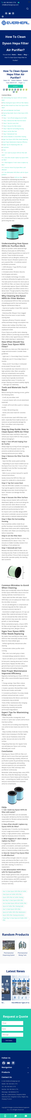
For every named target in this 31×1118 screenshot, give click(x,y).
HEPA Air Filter (18, 177)
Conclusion (6, 147)
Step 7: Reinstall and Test (10, 134)
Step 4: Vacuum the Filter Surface (12, 126)
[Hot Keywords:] (27, 9)
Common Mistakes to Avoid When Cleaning (14, 136)
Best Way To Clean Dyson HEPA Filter (13, 900)
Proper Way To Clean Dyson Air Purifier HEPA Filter (15, 919)
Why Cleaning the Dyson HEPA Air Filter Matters (15, 103)
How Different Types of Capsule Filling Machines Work (18, 1003)
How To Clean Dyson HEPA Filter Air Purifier (14, 891)
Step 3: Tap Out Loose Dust (10, 123)
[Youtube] (9, 13)
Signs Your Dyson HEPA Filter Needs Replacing (15, 139)
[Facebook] (6, 13)
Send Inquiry (9, 1040)
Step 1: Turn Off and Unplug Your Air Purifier (15, 118)
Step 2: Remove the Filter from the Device (14, 120)
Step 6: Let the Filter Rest (10, 131)
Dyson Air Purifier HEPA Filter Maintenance (14, 912)
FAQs (4, 150)
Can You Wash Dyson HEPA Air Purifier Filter (14, 903)
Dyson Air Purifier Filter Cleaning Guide (13, 906)
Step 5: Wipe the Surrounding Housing (13, 128)
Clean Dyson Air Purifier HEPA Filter (12, 894)
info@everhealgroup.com (13, 1081)
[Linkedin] (13, 13)
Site (24, 83)
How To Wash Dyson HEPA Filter (11, 909)
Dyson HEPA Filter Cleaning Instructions (13, 915)
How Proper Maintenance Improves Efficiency (15, 142)
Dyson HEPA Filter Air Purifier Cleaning (13, 897)
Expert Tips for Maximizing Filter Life (12, 144)
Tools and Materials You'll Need (11, 110)
